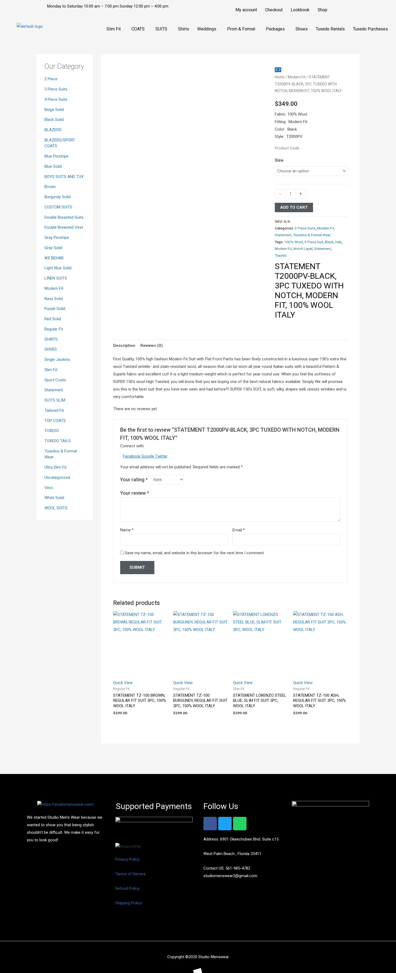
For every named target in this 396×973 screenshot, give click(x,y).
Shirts (183, 29)
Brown (50, 186)
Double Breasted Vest (63, 227)
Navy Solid (53, 298)
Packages (275, 29)
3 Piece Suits (55, 89)
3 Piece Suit (313, 242)
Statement (53, 390)
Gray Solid (53, 247)
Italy (338, 242)
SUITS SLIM (54, 400)
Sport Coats (55, 380)
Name (127, 530)
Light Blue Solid (57, 268)
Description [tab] (124, 345)
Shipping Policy (128, 903)
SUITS (161, 29)
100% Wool (293, 242)
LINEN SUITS (55, 278)
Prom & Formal (241, 29)
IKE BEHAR (54, 258)
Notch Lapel (302, 248)
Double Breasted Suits (64, 217)
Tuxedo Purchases (370, 29)
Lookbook (300, 9)
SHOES (50, 349)
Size (279, 160)
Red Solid (52, 318)
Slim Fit (113, 29)
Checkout (274, 9)
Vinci (48, 487)
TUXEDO (51, 430)
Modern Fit (53, 288)
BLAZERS (52, 129)
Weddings (206, 29)
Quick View (123, 682)
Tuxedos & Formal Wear (312, 235)
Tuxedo (281, 255)
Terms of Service (130, 873)
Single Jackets (57, 359)
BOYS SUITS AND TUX (64, 176)
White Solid (54, 497)
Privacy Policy (127, 859)
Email (238, 530)
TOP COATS (55, 420)
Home (279, 77)
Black (329, 242)
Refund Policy (127, 888)
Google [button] (148, 456)
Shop (322, 9)
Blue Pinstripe (56, 156)
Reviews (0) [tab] (151, 345)
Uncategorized (57, 477)
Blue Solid (53, 166)
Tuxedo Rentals (330, 29)
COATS (138, 29)
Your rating (134, 479)
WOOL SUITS (55, 507)
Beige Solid (54, 109)
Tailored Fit (54, 410)
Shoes (302, 29)
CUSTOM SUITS (58, 207)
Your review (134, 493)
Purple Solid (54, 308)
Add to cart (294, 207)
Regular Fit (53, 329)
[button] (114, 29)
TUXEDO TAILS (57, 440)
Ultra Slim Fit (55, 467)
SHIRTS (51, 339)
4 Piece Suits (55, 99)
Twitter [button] (161, 456)
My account (246, 9)
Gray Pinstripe (56, 237)
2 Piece (50, 78)
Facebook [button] (132, 456)
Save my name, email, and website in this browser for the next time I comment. (195, 552)
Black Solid (54, 119)
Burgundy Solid (57, 196)
